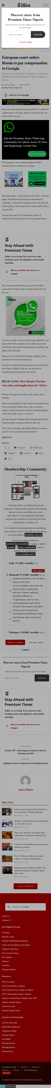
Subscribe (38, 34)
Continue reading (25, 42)
